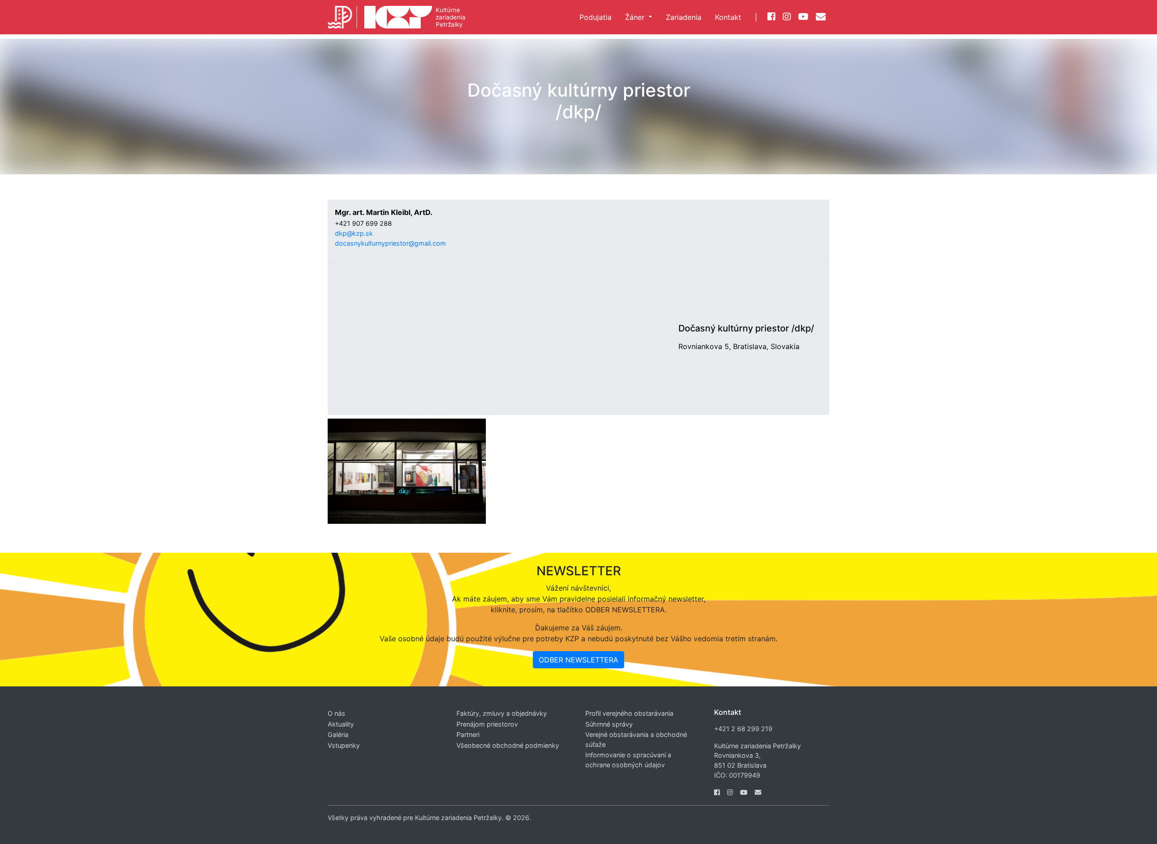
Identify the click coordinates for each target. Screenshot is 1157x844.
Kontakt (728, 17)
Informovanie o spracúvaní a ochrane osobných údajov (628, 760)
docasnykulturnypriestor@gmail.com (390, 243)
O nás (336, 713)
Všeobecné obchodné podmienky (507, 745)
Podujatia (595, 17)
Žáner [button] (636, 17)
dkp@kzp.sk (354, 233)
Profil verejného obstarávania (629, 713)
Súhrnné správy (609, 724)
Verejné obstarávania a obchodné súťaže (636, 739)
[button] (746, 346)
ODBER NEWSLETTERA (578, 659)
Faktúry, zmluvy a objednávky (501, 713)
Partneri (468, 734)
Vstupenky (344, 745)
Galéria (338, 734)
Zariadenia (683, 17)
